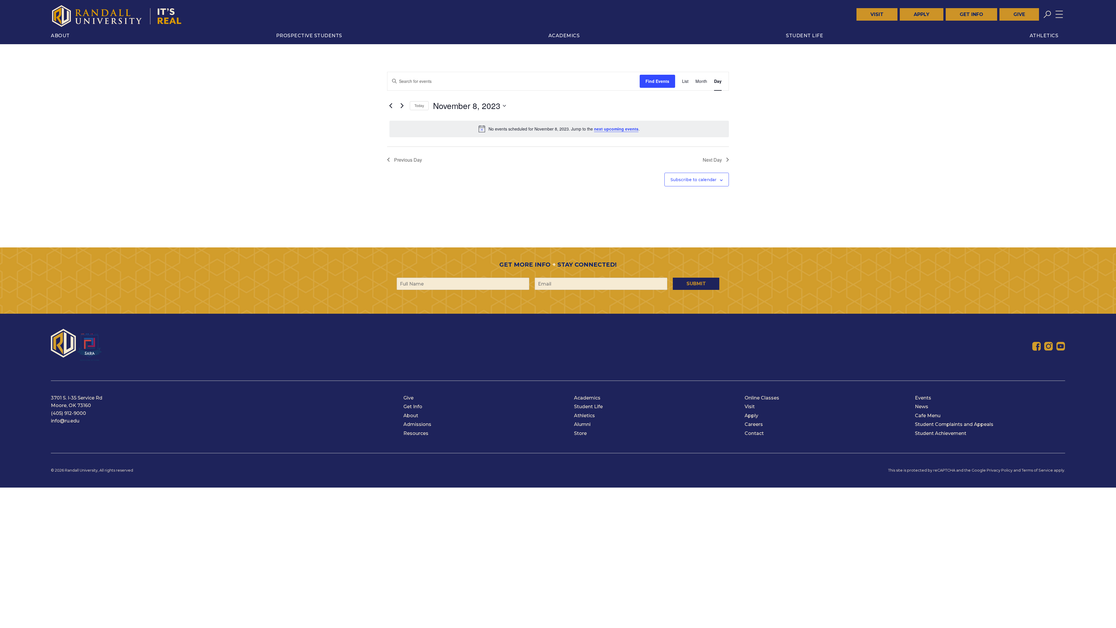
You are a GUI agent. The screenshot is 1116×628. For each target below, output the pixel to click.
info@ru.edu (65, 421)
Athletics (1044, 35)
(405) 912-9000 (68, 413)
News (921, 406)
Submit (696, 283)
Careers (754, 424)
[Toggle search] (1047, 14)
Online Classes (762, 398)
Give (1019, 14)
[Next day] (401, 105)
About (60, 35)
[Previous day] (390, 105)
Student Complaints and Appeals (954, 424)
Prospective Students (309, 35)
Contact (754, 433)
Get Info (971, 14)
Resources (415, 433)
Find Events (657, 81)
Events (923, 398)
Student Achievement (940, 433)
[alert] (559, 129)
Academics (564, 35)
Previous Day (408, 159)
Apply (921, 14)
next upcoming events (616, 129)
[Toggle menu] (1059, 14)
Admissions (417, 424)
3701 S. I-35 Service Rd (76, 398)
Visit (877, 14)
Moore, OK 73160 (71, 405)
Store (580, 433)
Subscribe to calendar (693, 179)
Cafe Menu (927, 415)
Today (419, 105)
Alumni (582, 424)
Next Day (712, 159)
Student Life (804, 35)
